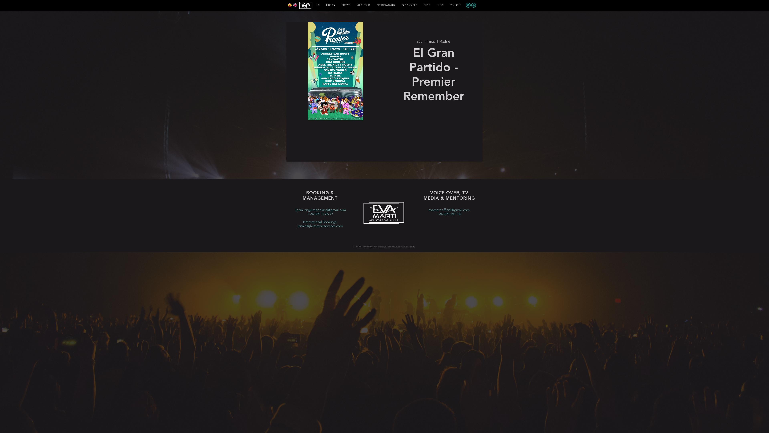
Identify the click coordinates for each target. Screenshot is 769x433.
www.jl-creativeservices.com (396, 247)
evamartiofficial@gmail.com (449, 210)
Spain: (299, 210)
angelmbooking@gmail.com (325, 210)
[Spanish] (289, 5)
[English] (295, 5)
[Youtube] (473, 5)
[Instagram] (468, 5)
